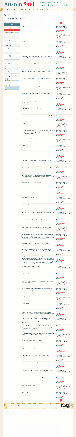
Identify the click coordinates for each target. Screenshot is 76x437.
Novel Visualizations (25, 9)
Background (35, 9)
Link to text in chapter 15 (60, 381)
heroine (6, 48)
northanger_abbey (8, 32)
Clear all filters (7, 27)
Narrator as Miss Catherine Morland (12, 88)
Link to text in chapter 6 (60, 82)
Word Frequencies (15, 9)
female (6, 40)
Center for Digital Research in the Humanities (21, 405)
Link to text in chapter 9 (60, 89)
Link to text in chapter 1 (60, 30)
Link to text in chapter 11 (60, 156)
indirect (6, 80)
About (46, 9)
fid (5, 78)
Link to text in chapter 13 (60, 238)
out (5, 71)
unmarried (7, 55)
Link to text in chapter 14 (60, 336)
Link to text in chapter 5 (60, 74)
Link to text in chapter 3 (60, 45)
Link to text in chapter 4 (60, 59)
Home (7, 9)
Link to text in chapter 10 (60, 119)
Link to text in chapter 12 (60, 193)
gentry (6, 63)
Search (41, 9)
